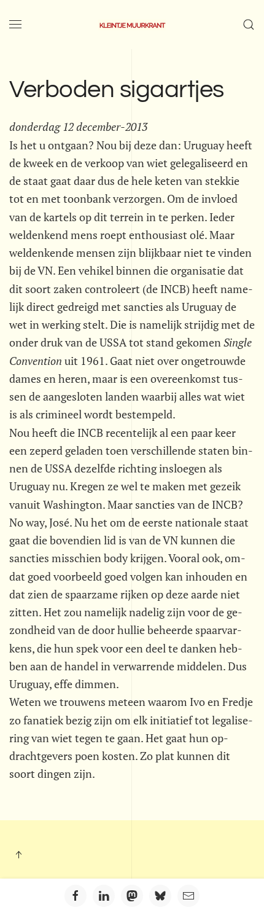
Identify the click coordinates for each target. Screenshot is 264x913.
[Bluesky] (160, 896)
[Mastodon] (132, 896)
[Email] (188, 896)
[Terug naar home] (132, 24)
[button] (15, 24)
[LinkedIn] (104, 896)
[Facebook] (75, 896)
